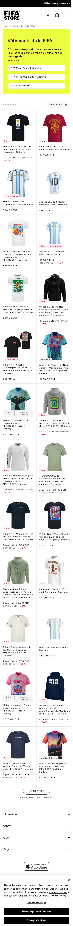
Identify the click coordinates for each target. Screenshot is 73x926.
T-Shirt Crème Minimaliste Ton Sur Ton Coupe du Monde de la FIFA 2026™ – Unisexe (17, 656)
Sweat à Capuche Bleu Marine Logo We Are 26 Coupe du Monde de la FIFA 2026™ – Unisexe (52, 715)
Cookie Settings (36, 902)
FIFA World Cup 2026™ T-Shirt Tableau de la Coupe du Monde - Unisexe (17, 148)
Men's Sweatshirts (20, 85)
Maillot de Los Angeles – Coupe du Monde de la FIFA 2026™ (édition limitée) (52, 773)
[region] (35, 899)
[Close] (67, 877)
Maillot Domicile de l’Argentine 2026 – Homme (13, 203)
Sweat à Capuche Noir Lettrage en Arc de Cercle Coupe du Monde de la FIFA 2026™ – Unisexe (52, 310)
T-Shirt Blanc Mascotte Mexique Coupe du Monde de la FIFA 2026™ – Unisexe (17, 309)
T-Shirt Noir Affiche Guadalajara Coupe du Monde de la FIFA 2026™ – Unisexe (17, 367)
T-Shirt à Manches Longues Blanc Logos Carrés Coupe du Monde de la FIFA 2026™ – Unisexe (16, 480)
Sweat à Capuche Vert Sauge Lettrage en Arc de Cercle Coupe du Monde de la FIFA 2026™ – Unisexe (17, 598)
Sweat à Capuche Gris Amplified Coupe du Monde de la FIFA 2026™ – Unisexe (53, 421)
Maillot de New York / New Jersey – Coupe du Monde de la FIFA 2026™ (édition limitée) (52, 367)
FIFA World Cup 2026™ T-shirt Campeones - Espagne (52, 148)
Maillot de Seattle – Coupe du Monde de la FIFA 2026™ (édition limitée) (17, 421)
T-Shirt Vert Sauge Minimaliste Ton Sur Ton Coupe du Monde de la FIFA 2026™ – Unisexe (51, 479)
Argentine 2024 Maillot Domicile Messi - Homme (52, 201)
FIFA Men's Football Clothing (26, 68)
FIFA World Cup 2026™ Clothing (28, 76)
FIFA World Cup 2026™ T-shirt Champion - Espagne (52, 593)
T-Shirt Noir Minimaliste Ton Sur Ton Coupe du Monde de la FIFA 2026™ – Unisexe (17, 539)
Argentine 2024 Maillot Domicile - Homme (51, 253)
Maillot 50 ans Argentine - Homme (52, 653)
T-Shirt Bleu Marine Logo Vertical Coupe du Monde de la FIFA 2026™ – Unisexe (17, 773)
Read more (13, 60)
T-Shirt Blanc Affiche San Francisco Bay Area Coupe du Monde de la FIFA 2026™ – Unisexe (17, 255)
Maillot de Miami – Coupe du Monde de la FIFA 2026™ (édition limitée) (17, 713)
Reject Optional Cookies (35, 911)
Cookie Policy (22, 895)
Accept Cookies (35, 920)
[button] (47, 15)
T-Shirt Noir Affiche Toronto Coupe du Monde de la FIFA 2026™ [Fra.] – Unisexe (53, 539)
